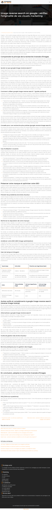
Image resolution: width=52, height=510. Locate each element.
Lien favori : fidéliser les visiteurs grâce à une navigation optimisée (15, 444)
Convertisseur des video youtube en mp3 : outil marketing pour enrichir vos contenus (19, 450)
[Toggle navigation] (49, 2)
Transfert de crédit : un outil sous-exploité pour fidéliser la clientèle (12, 418)
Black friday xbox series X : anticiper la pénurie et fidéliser (13, 428)
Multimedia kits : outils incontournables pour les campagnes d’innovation (16, 432)
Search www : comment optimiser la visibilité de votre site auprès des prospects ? (19, 437)
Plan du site (26, 509)
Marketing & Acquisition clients (7, 32)
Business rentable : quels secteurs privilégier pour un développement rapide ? (17, 434)
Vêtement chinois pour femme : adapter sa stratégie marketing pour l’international (19, 430)
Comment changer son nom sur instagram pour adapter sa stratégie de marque (18, 448)
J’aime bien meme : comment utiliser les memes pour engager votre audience (38, 418)
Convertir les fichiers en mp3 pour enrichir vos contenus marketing (15, 446)
